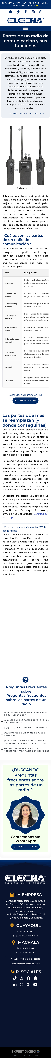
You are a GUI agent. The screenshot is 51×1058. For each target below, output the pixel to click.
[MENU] (25, 28)
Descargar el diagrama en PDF (26, 395)
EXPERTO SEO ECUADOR (25, 1056)
